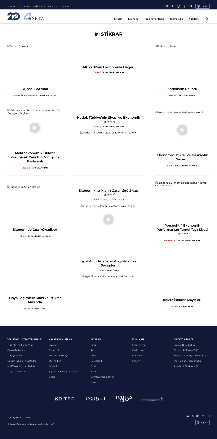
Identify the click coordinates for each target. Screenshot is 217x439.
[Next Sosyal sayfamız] (167, 6)
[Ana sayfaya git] (25, 16)
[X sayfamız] (173, 6)
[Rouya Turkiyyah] (152, 399)
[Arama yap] (207, 19)
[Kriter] (64, 398)
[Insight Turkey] (95, 399)
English (204, 422)
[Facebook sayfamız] (184, 6)
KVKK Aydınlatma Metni (18, 417)
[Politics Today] (124, 398)
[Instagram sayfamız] (178, 6)
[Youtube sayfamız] (190, 6)
